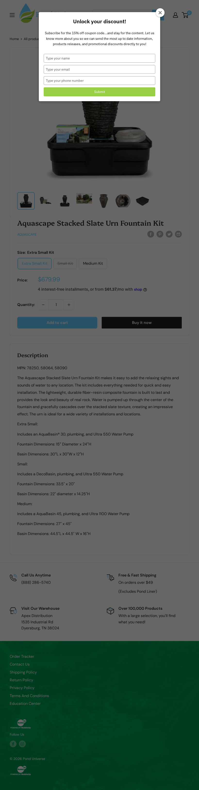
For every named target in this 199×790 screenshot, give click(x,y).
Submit (99, 92)
